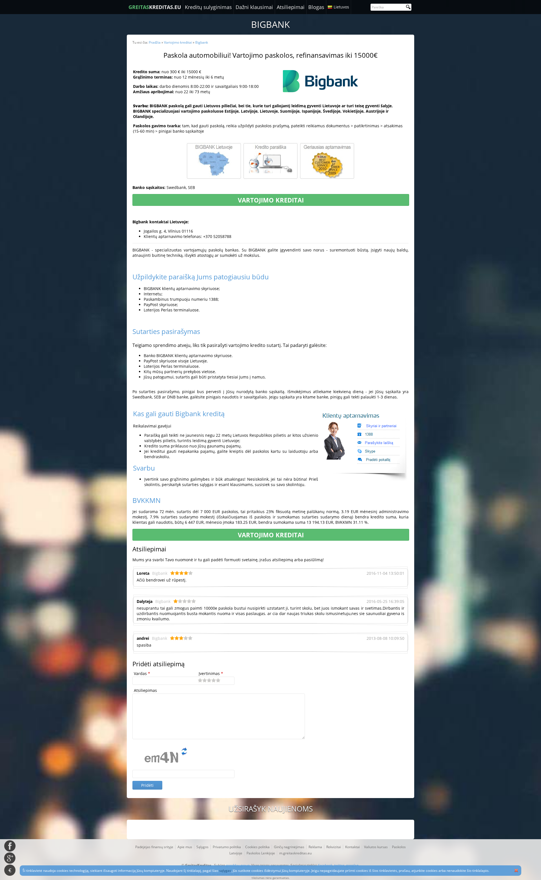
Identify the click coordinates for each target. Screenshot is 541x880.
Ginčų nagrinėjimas (289, 847)
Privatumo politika (227, 847)
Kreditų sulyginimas (208, 7)
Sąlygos (202, 847)
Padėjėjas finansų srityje (154, 847)
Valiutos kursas (376, 847)
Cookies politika (257, 847)
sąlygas (225, 870)
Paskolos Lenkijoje (261, 853)
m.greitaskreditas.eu (295, 853)
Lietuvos (341, 7)
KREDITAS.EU (154, 7)
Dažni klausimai (254, 7)
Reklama (315, 847)
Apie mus (185, 847)
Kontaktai (352, 847)
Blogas (316, 7)
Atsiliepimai (291, 7)
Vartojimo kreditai (271, 200)
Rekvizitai (333, 847)
